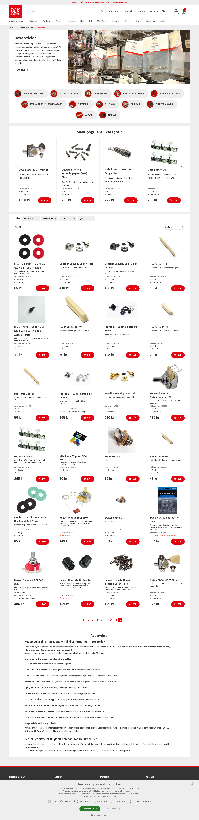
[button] (99, 815)
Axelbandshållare (33, 93)
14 (116, 620)
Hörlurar (115, 21)
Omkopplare (100, 93)
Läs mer (21, 70)
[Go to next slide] (183, 168)
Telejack (110, 104)
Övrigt (163, 21)
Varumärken (131, 11)
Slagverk (33, 21)
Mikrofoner (102, 21)
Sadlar (88, 114)
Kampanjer (154, 11)
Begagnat (150, 21)
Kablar (127, 21)
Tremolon (83, 104)
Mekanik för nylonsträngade (46, 104)
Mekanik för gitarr (133, 93)
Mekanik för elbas (170, 93)
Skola (164, 11)
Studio (58, 21)
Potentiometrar (68, 93)
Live (82, 21)
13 (111, 620)
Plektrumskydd (164, 104)
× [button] (196, 784)
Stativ (138, 21)
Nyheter (143, 11)
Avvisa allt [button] (110, 809)
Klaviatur (46, 21)
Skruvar (135, 104)
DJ (90, 21)
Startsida (12, 27)
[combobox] (192, 783)
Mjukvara (71, 21)
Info (110, 11)
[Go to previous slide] (16, 168)
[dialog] (99, 800)
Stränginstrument (16, 21)
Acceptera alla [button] (90, 809)
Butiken (119, 11)
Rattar (112, 114)
